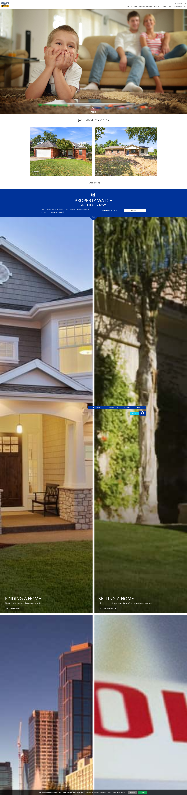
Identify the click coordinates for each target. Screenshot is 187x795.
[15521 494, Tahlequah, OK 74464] (126, 151)
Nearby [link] (135, 413)
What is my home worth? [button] (177, 6)
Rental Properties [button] (145, 6)
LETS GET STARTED (13, 608)
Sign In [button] (134, 210)
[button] (96, 407)
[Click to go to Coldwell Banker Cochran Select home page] (5, 4)
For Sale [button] (134, 6)
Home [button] (127, 6)
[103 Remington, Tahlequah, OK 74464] (61, 151)
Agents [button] (156, 6)
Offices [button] (163, 6)
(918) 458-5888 (180, 3)
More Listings (94, 183)
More (93, 109)
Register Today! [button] (108, 210)
